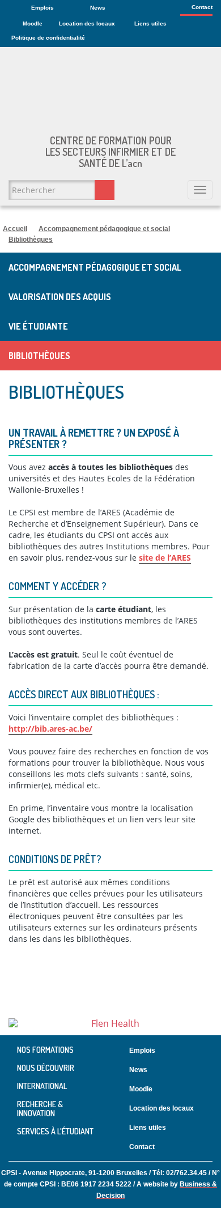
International (42, 1086)
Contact (202, 7)
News (97, 8)
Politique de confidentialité (48, 38)
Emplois (42, 8)
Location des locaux (87, 23)
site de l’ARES (165, 557)
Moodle (32, 23)
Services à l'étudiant (55, 1131)
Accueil (15, 229)
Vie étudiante (38, 326)
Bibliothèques (30, 240)
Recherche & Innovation (40, 1108)
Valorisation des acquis (59, 296)
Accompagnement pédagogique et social (104, 229)
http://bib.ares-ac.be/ (50, 728)
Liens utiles (150, 23)
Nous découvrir (45, 1068)
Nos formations (45, 1050)
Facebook (210, 1147)
